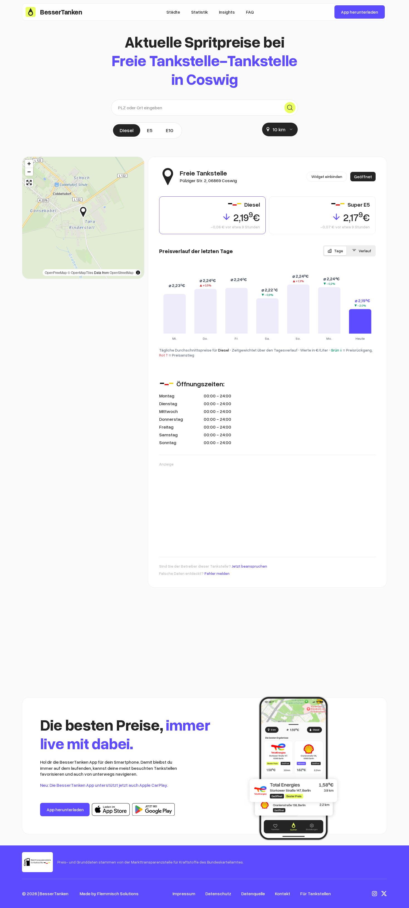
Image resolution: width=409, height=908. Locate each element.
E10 (169, 130)
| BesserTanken (53, 893)
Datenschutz (218, 893)
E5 (149, 130)
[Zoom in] (29, 164)
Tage (338, 250)
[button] (87, 212)
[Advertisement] (267, 509)
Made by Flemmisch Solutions (109, 893)
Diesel (127, 130)
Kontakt (282, 893)
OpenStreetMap (122, 272)
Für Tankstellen (315, 893)
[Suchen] (289, 107)
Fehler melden (217, 573)
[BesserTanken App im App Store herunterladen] (111, 809)
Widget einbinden (326, 176)
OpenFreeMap (56, 272)
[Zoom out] (29, 172)
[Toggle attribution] (138, 272)
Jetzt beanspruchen (249, 566)
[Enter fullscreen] (29, 183)
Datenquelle (253, 893)
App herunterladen (359, 12)
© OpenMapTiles (80, 272)
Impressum (184, 893)
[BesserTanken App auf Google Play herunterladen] (153, 809)
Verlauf (365, 250)
